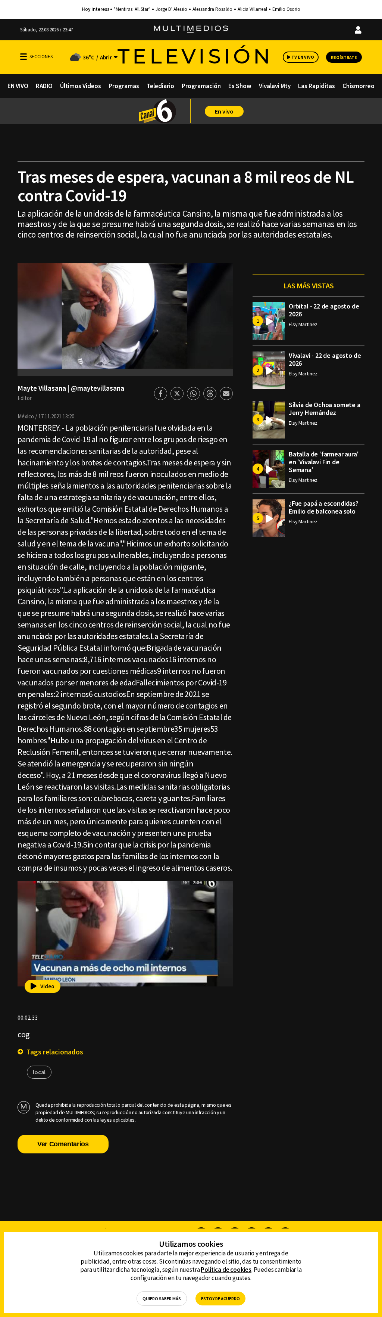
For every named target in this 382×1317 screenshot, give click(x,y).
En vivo (224, 111)
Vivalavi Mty (275, 86)
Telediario (160, 86)
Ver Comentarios (63, 1144)
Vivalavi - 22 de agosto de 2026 (325, 359)
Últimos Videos (80, 86)
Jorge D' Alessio (171, 9)
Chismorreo (358, 86)
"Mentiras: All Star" (132, 9)
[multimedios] (191, 29)
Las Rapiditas (316, 86)
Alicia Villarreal (252, 9)
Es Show (239, 86)
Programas (124, 86)
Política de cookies (226, 1269)
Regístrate (344, 57)
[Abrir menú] (23, 57)
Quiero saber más (162, 1298)
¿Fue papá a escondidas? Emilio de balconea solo (323, 507)
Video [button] (47, 986)
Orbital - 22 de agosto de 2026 (324, 310)
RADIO (44, 86)
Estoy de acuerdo (220, 1298)
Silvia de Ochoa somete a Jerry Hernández (324, 408)
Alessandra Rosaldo (212, 9)
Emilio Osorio (286, 9)
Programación (201, 86)
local (39, 1072)
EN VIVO (17, 86)
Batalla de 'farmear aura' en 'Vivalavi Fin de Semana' (324, 462)
